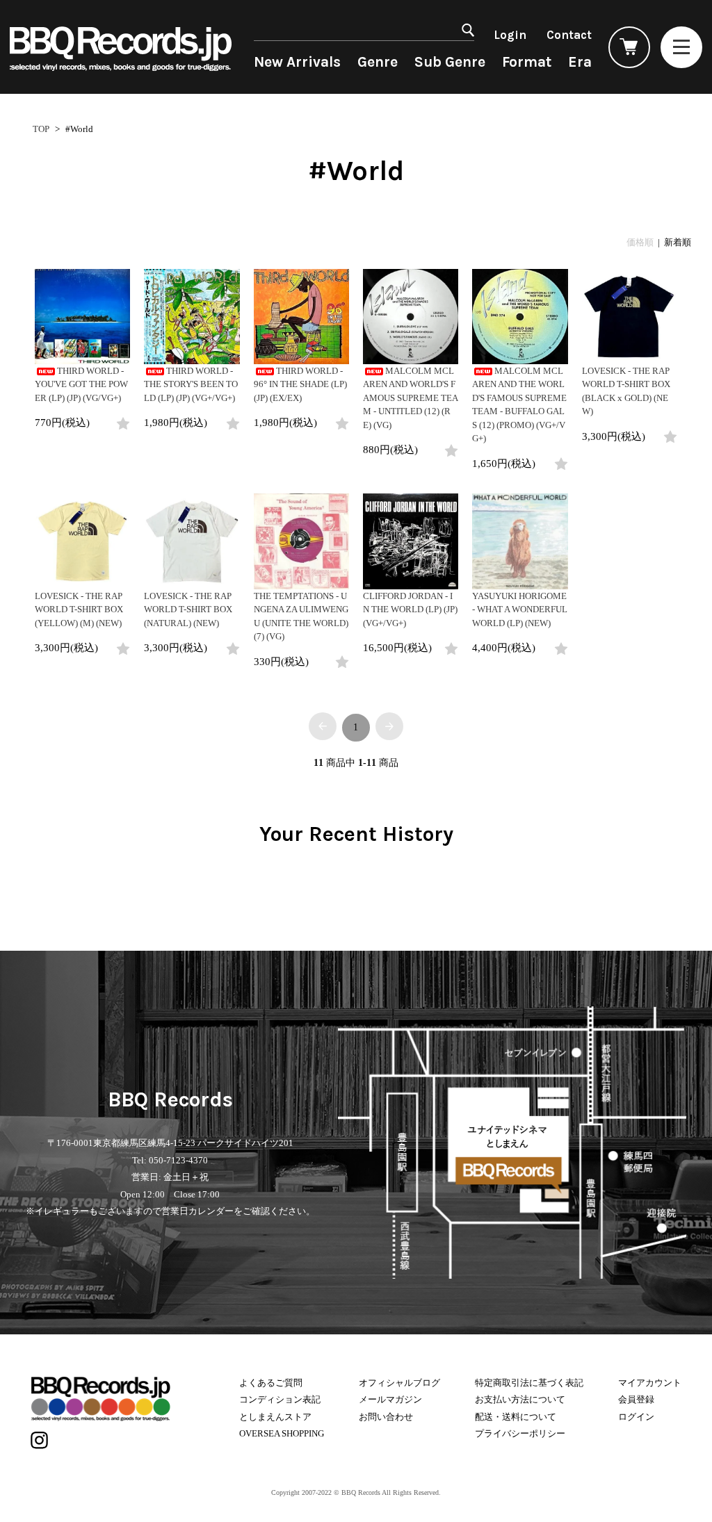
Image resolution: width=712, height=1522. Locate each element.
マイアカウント (649, 1382)
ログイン (636, 1416)
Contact (569, 35)
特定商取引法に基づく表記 (529, 1382)
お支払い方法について (520, 1399)
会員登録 (636, 1399)
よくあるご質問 (270, 1382)
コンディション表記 (280, 1399)
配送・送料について (515, 1416)
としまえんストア (275, 1416)
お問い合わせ (386, 1416)
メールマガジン (390, 1399)
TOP (41, 129)
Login (510, 35)
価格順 (640, 242)
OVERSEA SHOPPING (281, 1433)
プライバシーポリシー (520, 1433)
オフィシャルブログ (399, 1382)
